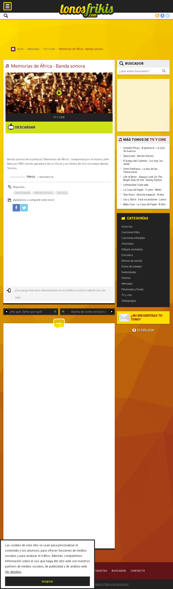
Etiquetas (99, 570)
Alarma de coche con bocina (88, 311)
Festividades (129, 272)
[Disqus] (59, 380)
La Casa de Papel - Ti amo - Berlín (142, 189)
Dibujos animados (132, 249)
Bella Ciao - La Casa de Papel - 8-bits (144, 204)
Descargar (24, 127)
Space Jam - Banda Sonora (138, 156)
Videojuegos (129, 300)
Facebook (162, 16)
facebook (16, 207)
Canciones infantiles (133, 238)
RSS (157, 16)
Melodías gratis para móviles (86, 10)
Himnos (126, 277)
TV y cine (59, 117)
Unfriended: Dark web (135, 184)
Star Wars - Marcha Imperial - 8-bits (143, 194)
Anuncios (127, 226)
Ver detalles (13, 572)
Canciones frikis (131, 232)
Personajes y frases (132, 289)
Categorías (137, 218)
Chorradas (128, 243)
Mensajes (127, 283)
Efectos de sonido (132, 260)
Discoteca (127, 255)
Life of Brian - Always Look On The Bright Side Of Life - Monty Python (142, 178)
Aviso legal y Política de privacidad (108, 584)
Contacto (138, 570)
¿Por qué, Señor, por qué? (26, 311)
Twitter (167, 16)
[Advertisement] (86, 32)
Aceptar (47, 581)
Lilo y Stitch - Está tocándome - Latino (144, 199)
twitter (24, 207)
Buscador (134, 64)
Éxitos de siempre (132, 266)
